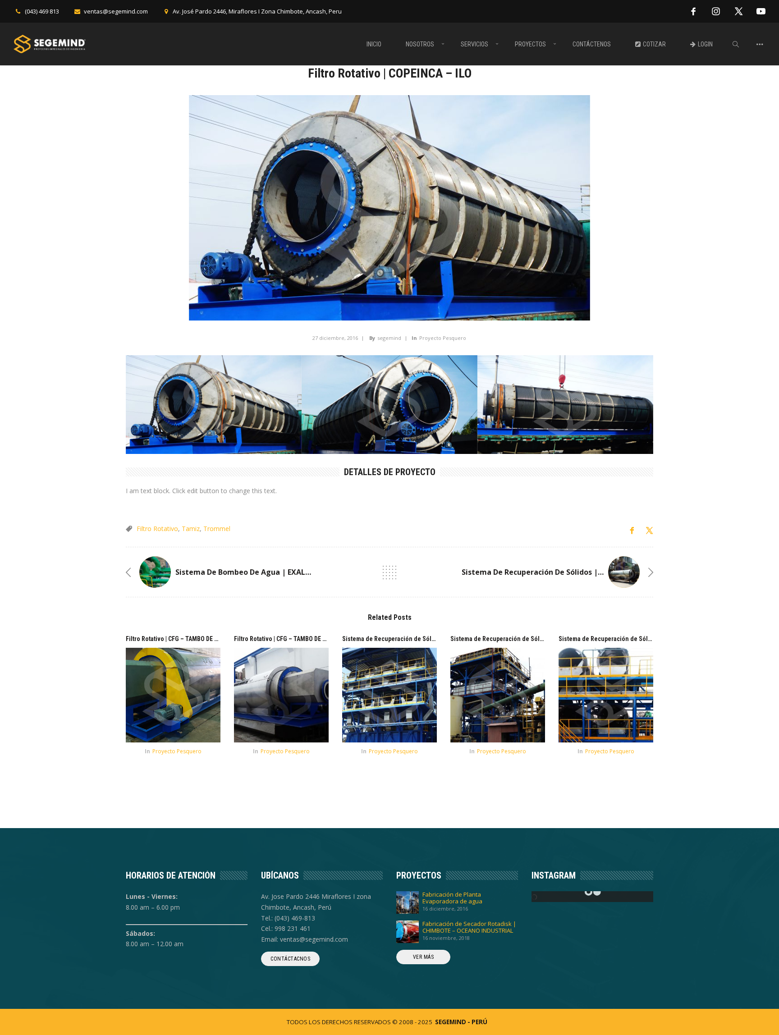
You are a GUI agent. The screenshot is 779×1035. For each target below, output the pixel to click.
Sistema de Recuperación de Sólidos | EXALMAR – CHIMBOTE (570, 572)
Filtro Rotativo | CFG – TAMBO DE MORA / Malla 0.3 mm (306, 638)
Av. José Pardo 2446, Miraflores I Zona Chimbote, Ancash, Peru (257, 11)
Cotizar (654, 44)
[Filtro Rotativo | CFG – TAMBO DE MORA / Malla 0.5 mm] (173, 695)
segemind (389, 337)
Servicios (474, 44)
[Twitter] (738, 11)
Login (705, 44)
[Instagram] (715, 11)
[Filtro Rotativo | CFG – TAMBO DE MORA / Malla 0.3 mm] (281, 695)
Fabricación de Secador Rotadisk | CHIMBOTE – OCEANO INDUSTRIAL (469, 927)
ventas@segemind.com (116, 11)
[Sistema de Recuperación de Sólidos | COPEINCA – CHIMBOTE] (389, 695)
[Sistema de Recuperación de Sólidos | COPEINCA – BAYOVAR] (497, 695)
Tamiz (191, 528)
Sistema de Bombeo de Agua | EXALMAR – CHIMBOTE (271, 572)
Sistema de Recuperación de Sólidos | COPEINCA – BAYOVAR (532, 638)
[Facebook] (693, 11)
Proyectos (530, 44)
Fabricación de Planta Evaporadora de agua (452, 898)
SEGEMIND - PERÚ (461, 1022)
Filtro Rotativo (157, 528)
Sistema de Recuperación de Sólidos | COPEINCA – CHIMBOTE (426, 638)
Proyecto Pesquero (442, 337)
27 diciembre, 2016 (335, 337)
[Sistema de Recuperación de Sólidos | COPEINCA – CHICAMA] (606, 695)
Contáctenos (592, 44)
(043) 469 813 (42, 11)
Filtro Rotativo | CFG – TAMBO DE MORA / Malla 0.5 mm (198, 638)
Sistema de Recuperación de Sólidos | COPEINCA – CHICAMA (641, 638)
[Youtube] (760, 11)
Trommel (216, 528)
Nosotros (420, 44)
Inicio (374, 44)
